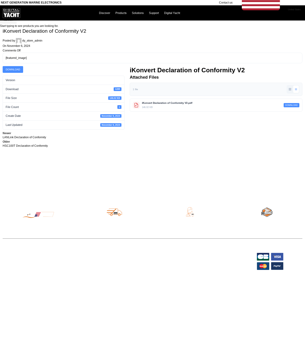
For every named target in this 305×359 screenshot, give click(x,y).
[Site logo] (11, 12)
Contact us (225, 2)
